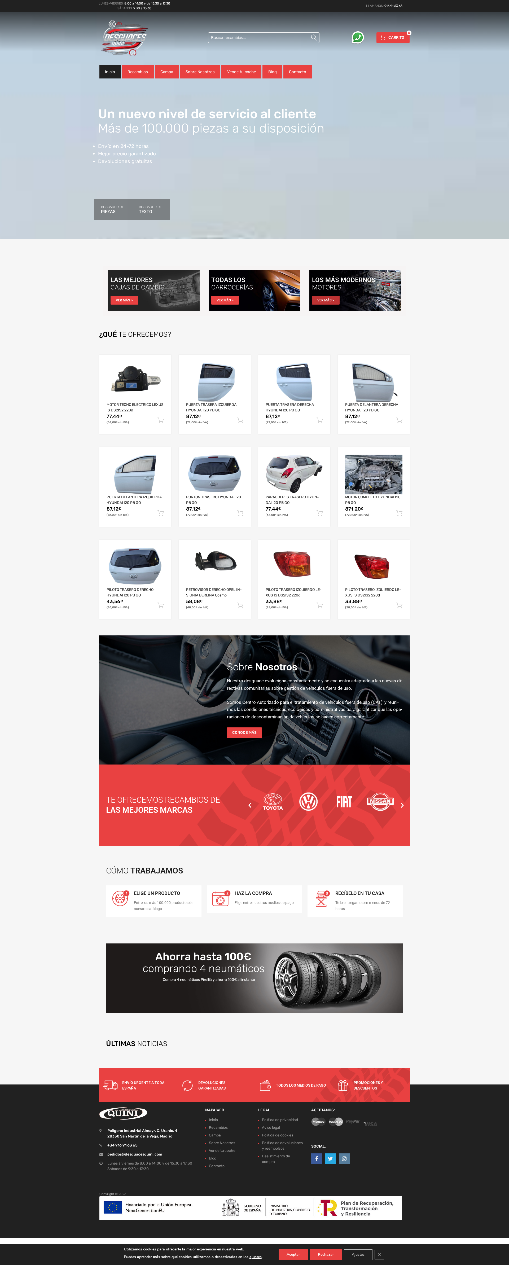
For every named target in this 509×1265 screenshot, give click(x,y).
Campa (166, 71)
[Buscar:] (263, 37)
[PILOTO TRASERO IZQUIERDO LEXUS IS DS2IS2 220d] (294, 567)
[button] (250, 805)
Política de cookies (277, 1135)
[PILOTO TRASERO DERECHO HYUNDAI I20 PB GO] (135, 567)
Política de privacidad (280, 1120)
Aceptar (293, 1254)
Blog (272, 71)
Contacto (297, 71)
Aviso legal (271, 1127)
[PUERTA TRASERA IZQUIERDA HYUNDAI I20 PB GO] (214, 382)
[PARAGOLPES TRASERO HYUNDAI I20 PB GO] (294, 474)
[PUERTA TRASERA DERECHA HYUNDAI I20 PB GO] (294, 382)
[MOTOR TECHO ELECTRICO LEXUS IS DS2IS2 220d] (135, 382)
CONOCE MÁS (244, 732)
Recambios (138, 71)
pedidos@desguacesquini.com (134, 1154)
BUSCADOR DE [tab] (112, 209)
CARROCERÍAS (232, 287)
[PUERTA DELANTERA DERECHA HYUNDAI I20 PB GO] (373, 382)
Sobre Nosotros (200, 71)
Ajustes (358, 1254)
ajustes (255, 1256)
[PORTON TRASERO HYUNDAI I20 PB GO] (214, 474)
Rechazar (326, 1254)
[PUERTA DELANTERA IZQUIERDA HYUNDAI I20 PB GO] (135, 474)
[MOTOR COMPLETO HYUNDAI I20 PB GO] (373, 474)
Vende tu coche (241, 71)
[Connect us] (316, 1159)
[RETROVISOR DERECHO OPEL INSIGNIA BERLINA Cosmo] (214, 567)
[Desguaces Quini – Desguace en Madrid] (121, 38)
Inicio (110, 71)
